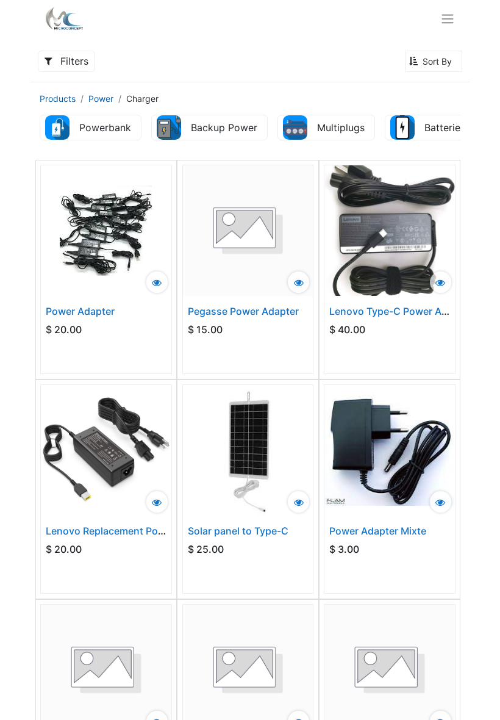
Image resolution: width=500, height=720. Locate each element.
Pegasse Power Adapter (243, 311)
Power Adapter (80, 311)
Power (100, 98)
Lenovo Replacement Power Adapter (130, 531)
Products (58, 98)
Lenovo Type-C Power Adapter (400, 311)
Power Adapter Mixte (377, 531)
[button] (434, 61)
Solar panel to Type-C (238, 531)
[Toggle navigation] (447, 18)
